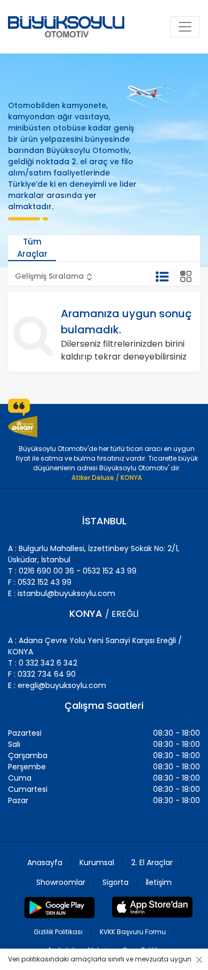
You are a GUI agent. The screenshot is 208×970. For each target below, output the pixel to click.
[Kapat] (197, 959)
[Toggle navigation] (185, 26)
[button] (53, 276)
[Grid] (185, 276)
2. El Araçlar (152, 862)
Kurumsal (96, 862)
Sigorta (115, 882)
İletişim (159, 882)
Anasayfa (44, 862)
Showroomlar (60, 882)
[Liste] (162, 276)
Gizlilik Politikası (58, 931)
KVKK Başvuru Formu (133, 931)
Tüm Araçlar (32, 247)
